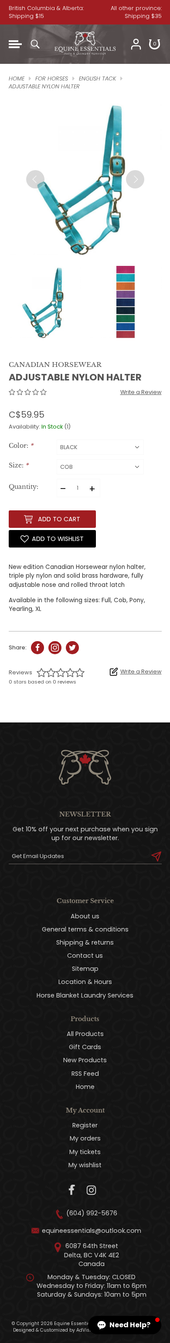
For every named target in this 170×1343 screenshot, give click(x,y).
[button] (124, 1325)
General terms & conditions (85, 929)
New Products (85, 1060)
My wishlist (85, 1165)
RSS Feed (85, 1073)
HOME (16, 78)
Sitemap (85, 968)
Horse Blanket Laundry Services (85, 995)
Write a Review (141, 392)
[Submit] (156, 856)
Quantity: (23, 487)
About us (85, 916)
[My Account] (136, 44)
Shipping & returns (85, 942)
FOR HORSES (51, 78)
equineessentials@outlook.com (91, 1230)
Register (85, 1125)
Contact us (85, 955)
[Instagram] (91, 1190)
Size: (18, 465)
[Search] (34, 44)
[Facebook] (72, 1190)
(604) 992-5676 (91, 1213)
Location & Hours (85, 981)
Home (85, 1086)
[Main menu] (15, 44)
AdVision (86, 1330)
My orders (85, 1138)
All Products (85, 1033)
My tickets (85, 1152)
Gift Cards (85, 1047)
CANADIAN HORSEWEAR (55, 364)
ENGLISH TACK (97, 78)
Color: (21, 446)
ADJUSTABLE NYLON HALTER (44, 86)
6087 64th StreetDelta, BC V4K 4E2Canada (91, 1255)
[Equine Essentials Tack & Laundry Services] (85, 59)
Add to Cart (59, 519)
